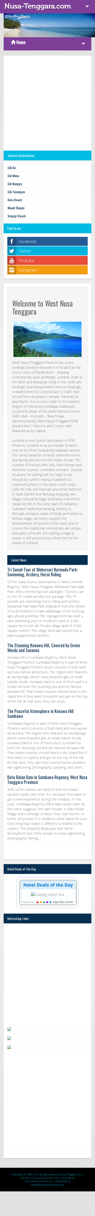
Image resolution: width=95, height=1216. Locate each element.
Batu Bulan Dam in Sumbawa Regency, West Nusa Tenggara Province (47, 779)
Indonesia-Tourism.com (46, 1177)
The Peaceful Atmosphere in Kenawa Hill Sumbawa (40, 713)
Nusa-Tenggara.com (71, 1174)
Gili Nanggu (15, 183)
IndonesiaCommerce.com (39, 1181)
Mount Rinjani (16, 207)
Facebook (27, 241)
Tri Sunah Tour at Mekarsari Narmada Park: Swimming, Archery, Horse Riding (42, 572)
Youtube (26, 260)
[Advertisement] (47, 103)
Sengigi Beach (17, 215)
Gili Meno (13, 175)
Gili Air (12, 167)
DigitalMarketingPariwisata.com (47, 1184)
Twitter (25, 251)
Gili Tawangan (16, 191)
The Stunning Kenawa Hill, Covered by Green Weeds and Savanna (43, 647)
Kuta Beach (15, 199)
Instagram (28, 270)
